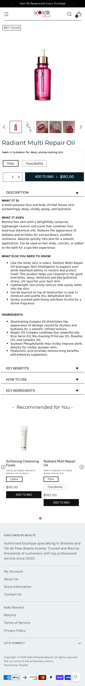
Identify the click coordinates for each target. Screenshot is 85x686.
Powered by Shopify (16, 665)
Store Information (17, 587)
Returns (10, 615)
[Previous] (11, 3)
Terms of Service (17, 623)
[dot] (18, 518)
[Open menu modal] (6, 14)
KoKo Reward (14, 607)
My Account (13, 571)
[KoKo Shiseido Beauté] (42, 14)
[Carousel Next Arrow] (80, 127)
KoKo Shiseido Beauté (40, 657)
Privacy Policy (15, 630)
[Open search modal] (69, 14)
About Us (11, 579)
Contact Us (12, 594)
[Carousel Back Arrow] (4, 127)
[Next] (73, 3)
